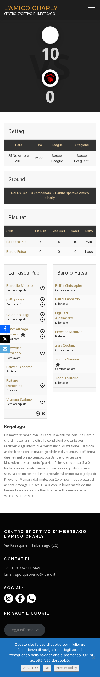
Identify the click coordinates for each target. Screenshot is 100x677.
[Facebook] (5, 329)
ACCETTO (30, 668)
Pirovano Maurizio (69, 332)
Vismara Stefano (19, 399)
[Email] (5, 349)
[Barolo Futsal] (50, 78)
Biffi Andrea (15, 300)
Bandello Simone (19, 286)
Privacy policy (66, 668)
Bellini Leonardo (67, 299)
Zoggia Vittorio (66, 378)
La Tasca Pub (16, 242)
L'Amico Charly (31, 7)
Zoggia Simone (67, 359)
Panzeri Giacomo (19, 367)
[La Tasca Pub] (50, 35)
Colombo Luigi (17, 315)
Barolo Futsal (16, 252)
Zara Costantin (66, 345)
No (47, 668)
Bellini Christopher (69, 286)
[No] (93, 657)
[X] (5, 339)
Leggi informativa (25, 629)
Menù (91, 10)
